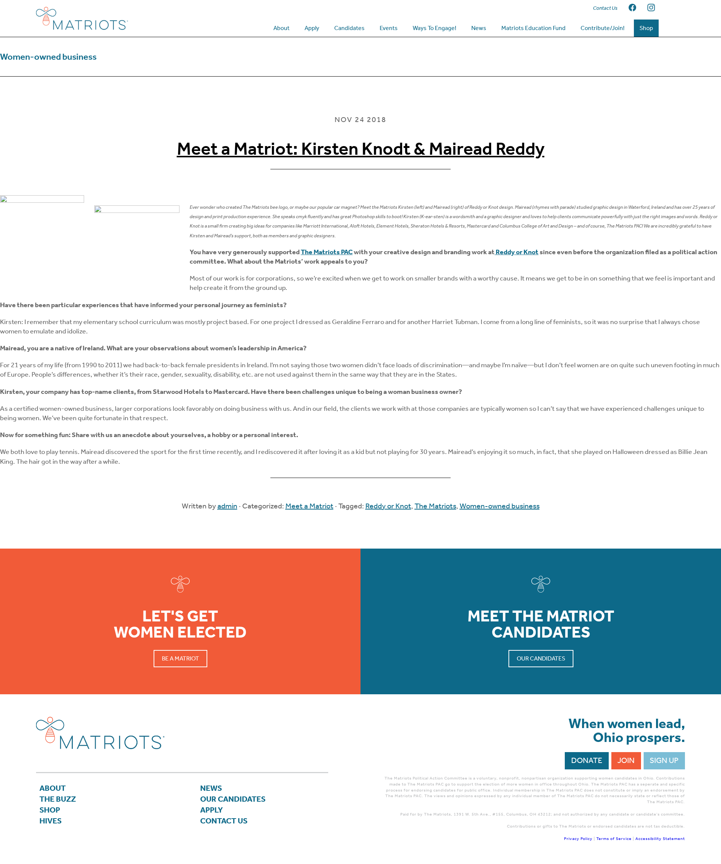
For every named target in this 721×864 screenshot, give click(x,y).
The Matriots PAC (327, 252)
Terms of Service (614, 838)
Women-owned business (500, 505)
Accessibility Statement (660, 838)
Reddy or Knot (388, 505)
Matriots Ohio (96, 18)
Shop (49, 809)
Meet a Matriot (309, 505)
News (211, 788)
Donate (586, 760)
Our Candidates (541, 658)
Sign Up (664, 760)
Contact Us (223, 820)
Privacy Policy (578, 838)
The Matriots (435, 505)
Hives (50, 820)
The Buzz (57, 799)
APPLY (211, 809)
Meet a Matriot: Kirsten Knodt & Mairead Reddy (361, 148)
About (52, 788)
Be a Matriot (180, 658)
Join (626, 760)
